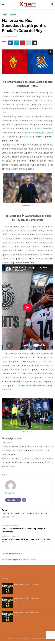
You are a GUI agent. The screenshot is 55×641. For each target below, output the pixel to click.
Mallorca (43, 513)
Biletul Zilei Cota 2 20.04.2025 (26, 612)
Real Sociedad (8, 517)
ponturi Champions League (38, 132)
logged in (16, 560)
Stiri (5, 15)
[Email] (24, 500)
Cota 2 (17, 587)
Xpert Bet (10, 493)
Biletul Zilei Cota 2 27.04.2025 (26, 584)
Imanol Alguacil (20, 513)
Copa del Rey (7, 513)
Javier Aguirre (33, 513)
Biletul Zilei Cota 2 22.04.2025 (26, 598)
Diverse (13, 15)
